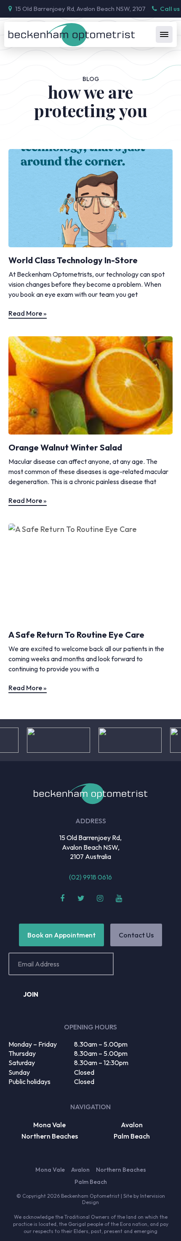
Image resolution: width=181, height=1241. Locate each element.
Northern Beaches (49, 1136)
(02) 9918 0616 (90, 877)
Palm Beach (132, 1136)
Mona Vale (49, 1125)
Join (30, 994)
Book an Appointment (61, 935)
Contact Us (136, 935)
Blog (91, 79)
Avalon (132, 1125)
